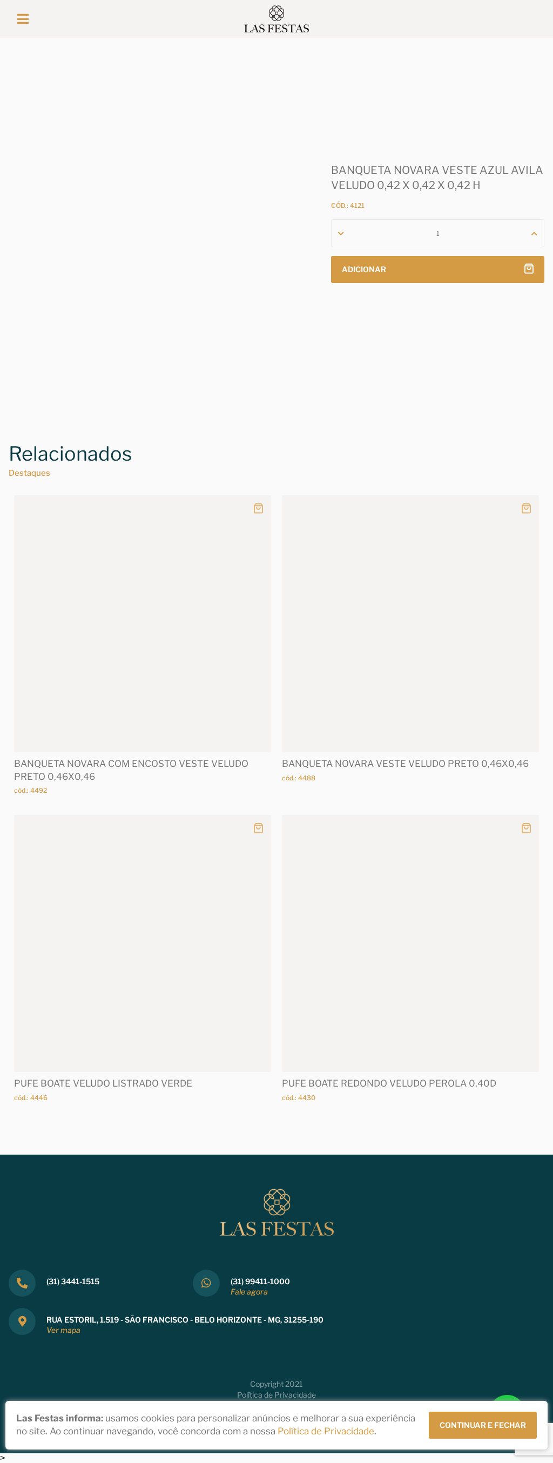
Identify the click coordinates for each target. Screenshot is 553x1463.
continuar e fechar (483, 1425)
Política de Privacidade (276, 1394)
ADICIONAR (364, 269)
